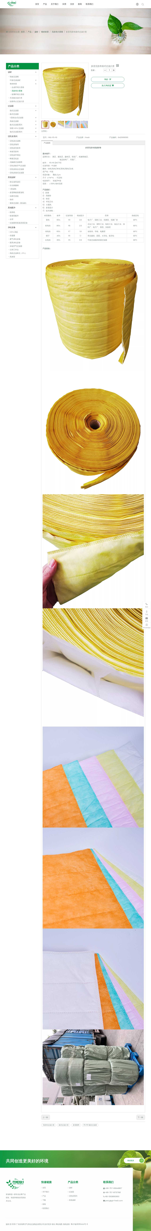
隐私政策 (66, 1224)
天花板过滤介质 (16, 98)
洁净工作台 (14, 249)
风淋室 (12, 256)
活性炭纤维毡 (15, 155)
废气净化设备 (15, 239)
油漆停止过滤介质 (17, 101)
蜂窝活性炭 (14, 158)
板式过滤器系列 (16, 124)
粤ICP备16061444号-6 (79, 1224)
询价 (106, 79)
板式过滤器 (14, 114)
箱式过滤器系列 (16, 131)
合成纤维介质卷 (18, 87)
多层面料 (76, 1125)
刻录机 (12, 212)
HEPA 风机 (14, 232)
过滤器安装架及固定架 (18, 223)
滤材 (10, 72)
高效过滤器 (14, 121)
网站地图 (59, 1224)
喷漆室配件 (14, 216)
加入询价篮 (106, 85)
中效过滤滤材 (15, 80)
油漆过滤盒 (14, 196)
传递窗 (12, 235)
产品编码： (113, 137)
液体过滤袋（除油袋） (18, 203)
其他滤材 (11, 177)
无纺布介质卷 (17, 91)
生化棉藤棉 (14, 185)
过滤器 (11, 106)
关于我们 (54, 4)
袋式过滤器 (14, 110)
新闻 (80, 4)
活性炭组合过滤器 (17, 169)
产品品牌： (80, 137)
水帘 (11, 219)
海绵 (11, 199)
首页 (37, 4)
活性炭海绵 (14, 144)
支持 (72, 4)
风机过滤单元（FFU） (18, 253)
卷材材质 (13, 83)
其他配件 (11, 207)
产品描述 (47, 143)
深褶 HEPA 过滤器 (17, 128)
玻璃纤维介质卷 (18, 94)
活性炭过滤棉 (15, 141)
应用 (64, 4)
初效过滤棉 (14, 76)
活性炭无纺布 (15, 148)
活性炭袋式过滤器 (17, 172)
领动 (53, 1224)
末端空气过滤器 (16, 246)
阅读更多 (130, 1160)
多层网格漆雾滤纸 (17, 192)
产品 (45, 4)
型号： (45, 137)
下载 (44, 1200)
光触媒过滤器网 (16, 162)
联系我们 (89, 4)
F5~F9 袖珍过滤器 (90, 1125)
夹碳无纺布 (14, 151)
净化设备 (11, 227)
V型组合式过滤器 (16, 117)
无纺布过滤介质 (48, 1125)
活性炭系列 (12, 136)
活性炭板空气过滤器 (18, 165)
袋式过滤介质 (64, 1125)
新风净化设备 (15, 242)
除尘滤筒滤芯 (15, 182)
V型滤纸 (13, 189)
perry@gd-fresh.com (114, 1200)
